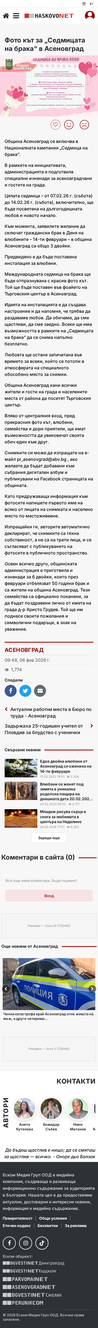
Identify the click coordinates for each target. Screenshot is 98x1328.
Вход (49, 895)
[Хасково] (49, 16)
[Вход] (89, 15)
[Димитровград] (33, 1263)
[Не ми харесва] (86, 125)
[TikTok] (41, 1243)
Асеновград (24, 650)
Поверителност (17, 1218)
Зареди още (49, 838)
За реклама (76, 1225)
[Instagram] (25, 1243)
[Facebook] (9, 1243)
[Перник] (23, 1303)
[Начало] (6, 15)
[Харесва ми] (71, 125)
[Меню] (16, 15)
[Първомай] (25, 1279)
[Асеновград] (29, 1287)
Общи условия (53, 1218)
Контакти (76, 1081)
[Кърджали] (29, 1271)
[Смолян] (32, 1295)
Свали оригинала (19, 61)
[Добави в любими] (56, 125)
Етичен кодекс (17, 1225)
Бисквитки (48, 1225)
